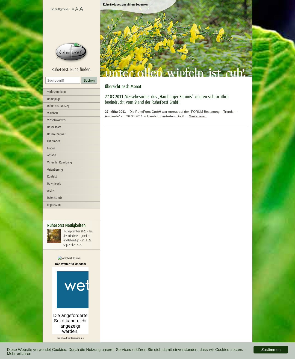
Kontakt (52, 176)
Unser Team (54, 127)
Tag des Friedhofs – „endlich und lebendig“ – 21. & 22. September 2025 (77, 238)
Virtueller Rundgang (59, 162)
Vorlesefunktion (57, 92)
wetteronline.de (76, 338)
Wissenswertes (56, 120)
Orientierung (55, 169)
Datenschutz (54, 198)
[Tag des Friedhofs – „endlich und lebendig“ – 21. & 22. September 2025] (54, 242)
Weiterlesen (197, 116)
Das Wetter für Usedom (70, 264)
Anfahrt (51, 155)
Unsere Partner (56, 134)
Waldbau (52, 113)
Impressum (54, 205)
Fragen (51, 148)
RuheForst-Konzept (59, 106)
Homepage (54, 99)
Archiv (51, 190)
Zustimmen (270, 349)
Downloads (54, 183)
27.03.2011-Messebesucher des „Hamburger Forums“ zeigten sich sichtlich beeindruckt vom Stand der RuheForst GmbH (167, 99)
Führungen (54, 141)
